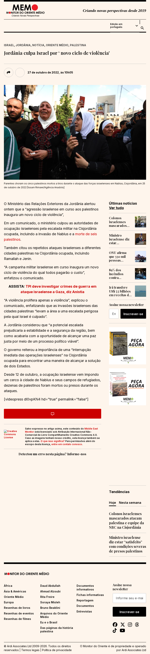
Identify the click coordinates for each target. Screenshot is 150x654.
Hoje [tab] (112, 503)
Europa (9, 602)
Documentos (85, 605)
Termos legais (30, 650)
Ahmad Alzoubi (50, 591)
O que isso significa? (53, 441)
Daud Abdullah (50, 585)
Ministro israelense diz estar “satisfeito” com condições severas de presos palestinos (120, 239)
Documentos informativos (85, 587)
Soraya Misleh (50, 602)
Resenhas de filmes (17, 618)
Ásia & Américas (15, 591)
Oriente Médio (57, 45)
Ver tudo (116, 208)
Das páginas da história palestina (56, 629)
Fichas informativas (90, 595)
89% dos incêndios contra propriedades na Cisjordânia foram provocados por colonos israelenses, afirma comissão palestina (119, 273)
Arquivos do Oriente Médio (54, 615)
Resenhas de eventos (19, 613)
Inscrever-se (133, 314)
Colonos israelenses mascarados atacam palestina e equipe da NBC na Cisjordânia (120, 221)
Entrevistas (84, 611)
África (8, 585)
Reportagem (85, 600)
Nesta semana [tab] (130, 503)
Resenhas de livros (17, 607)
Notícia (38, 45)
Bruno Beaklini (50, 607)
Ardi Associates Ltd (134, 650)
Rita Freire (47, 596)
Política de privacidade (57, 650)
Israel (9, 45)
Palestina (78, 45)
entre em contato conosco (66, 444)
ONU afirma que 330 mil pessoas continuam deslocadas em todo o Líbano (120, 256)
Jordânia (23, 45)
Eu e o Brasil (48, 622)
